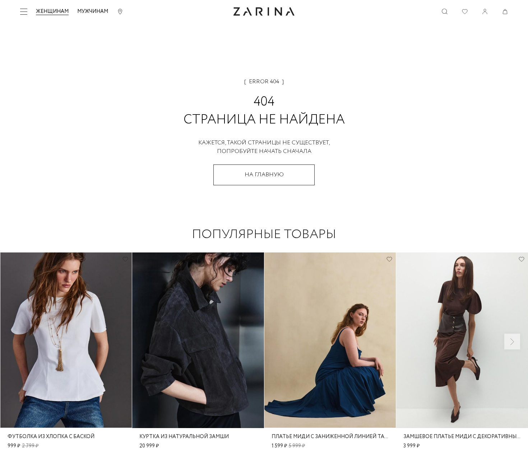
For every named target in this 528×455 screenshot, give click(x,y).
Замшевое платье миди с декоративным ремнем (462, 436)
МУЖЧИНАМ (92, 11)
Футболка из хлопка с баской (51, 436)
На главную (264, 175)
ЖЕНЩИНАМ (52, 11)
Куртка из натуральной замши (184, 436)
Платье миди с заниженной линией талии (330, 436)
